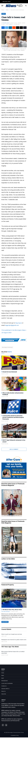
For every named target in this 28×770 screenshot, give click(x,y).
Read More (5, 621)
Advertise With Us (5, 688)
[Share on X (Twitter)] (6, 27)
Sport (2, 678)
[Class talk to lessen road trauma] (14, 39)
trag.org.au (18, 323)
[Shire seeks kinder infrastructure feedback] (14, 384)
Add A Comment (14, 449)
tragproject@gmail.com (12, 325)
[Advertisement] (14, 754)
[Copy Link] (25, 27)
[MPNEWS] (14, 5)
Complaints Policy (15, 735)
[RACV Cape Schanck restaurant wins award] (14, 431)
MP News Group (6, 22)
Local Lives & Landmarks (7, 683)
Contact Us (3, 686)
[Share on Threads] (17, 27)
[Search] (26, 5)
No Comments (10, 24)
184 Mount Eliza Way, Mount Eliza (12, 609)
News (3, 13)
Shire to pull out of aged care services (11, 634)
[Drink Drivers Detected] (14, 363)
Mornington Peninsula (7, 347)
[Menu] (2, 5)
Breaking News (7, 1)
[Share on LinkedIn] (10, 27)
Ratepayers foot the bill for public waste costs (13, 639)
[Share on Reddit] (14, 27)
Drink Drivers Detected (9, 372)
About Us (3, 691)
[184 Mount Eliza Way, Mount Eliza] (14, 598)
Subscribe (3, 693)
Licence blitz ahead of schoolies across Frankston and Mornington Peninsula (13, 417)
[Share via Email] (21, 27)
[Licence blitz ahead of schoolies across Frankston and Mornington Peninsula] (14, 406)
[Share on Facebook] (3, 27)
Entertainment (4, 680)
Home (2, 672)
